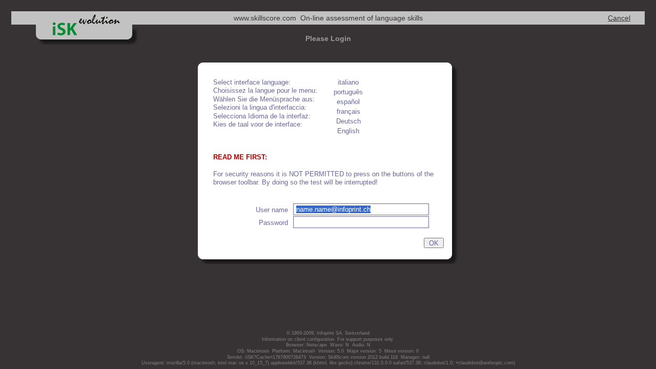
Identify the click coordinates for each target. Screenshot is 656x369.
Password (273, 223)
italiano (348, 82)
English (348, 131)
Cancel (619, 18)
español (348, 102)
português (348, 92)
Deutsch (348, 121)
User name (272, 210)
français (348, 111)
